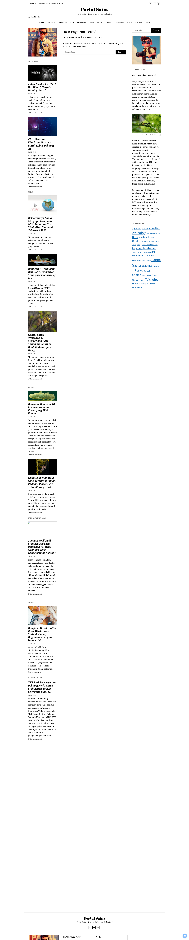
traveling (142, 284)
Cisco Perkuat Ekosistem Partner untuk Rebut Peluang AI (41, 144)
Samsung (147, 265)
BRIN (135, 237)
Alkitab (145, 228)
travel (135, 283)
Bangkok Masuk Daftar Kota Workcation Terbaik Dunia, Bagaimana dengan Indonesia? (42, 634)
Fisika (134, 245)
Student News (138, 280)
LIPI (154, 252)
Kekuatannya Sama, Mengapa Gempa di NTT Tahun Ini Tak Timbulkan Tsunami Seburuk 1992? (40, 224)
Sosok (148, 22)
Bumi (72, 22)
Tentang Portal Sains (47, 3)
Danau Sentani (148, 241)
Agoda (135, 228)
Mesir (134, 260)
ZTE (140, 287)
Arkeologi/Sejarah (154, 233)
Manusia (136, 255)
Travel (129, 22)
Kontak (60, 3)
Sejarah (136, 275)
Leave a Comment (36, 113)
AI (140, 228)
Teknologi (119, 22)
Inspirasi (138, 22)
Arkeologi (62, 22)
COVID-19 (137, 241)
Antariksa (51, 22)
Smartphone (147, 275)
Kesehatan (81, 22)
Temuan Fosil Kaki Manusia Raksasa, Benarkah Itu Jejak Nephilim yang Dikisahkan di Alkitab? (42, 546)
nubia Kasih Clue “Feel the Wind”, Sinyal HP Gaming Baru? (42, 87)
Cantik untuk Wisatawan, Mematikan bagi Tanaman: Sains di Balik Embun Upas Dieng (39, 342)
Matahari (154, 256)
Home (41, 22)
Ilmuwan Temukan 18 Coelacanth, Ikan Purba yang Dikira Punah (41, 408)
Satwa (99, 22)
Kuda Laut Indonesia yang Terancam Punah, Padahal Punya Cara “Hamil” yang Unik (42, 482)
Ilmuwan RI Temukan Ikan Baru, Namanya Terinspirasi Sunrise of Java (42, 273)
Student (108, 22)
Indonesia (153, 245)
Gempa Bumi (146, 245)
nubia (143, 260)
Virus (148, 284)
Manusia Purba (146, 256)
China (152, 237)
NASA (139, 260)
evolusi (157, 241)
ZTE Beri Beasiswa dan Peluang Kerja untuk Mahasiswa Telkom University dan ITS (42, 687)
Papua (156, 259)
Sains (91, 22)
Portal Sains (94, 9)
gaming (139, 245)
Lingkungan (147, 252)
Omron (148, 260)
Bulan (141, 237)
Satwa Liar (148, 271)
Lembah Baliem (137, 252)
